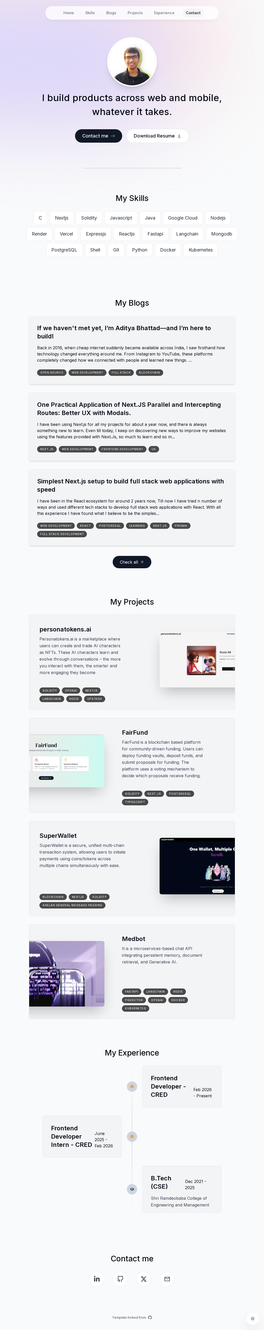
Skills (90, 13)
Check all (129, 562)
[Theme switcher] (252, 1318)
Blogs (111, 13)
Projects (135, 13)
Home (68, 13)
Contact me (95, 136)
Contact (193, 13)
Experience (164, 13)
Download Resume (154, 136)
